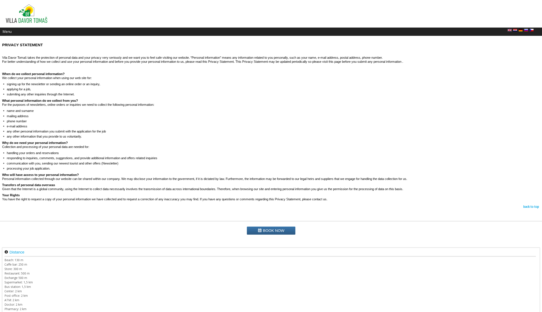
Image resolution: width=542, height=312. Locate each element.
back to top (531, 207)
